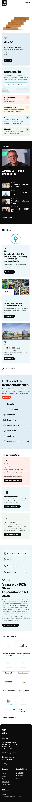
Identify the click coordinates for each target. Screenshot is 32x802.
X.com (20, 778)
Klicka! (7, 61)
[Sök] (26, 84)
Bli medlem (6, 397)
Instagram (21, 775)
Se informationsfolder (11, 507)
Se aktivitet (8, 272)
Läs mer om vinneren (10, 625)
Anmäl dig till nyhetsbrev (12, 480)
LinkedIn (20, 773)
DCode (19, 796)
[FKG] (4, 3)
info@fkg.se (5, 764)
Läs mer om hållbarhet (11, 534)
